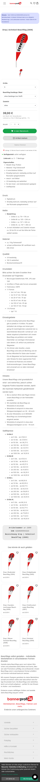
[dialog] (20, 772)
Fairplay (7, 740)
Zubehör (6, 101)
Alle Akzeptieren (29, 779)
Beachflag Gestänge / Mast (12, 92)
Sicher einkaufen (11, 734)
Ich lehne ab (10, 779)
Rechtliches (9, 752)
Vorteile (7, 722)
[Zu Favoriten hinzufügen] (17, 553)
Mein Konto (9, 758)
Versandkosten (17, 116)
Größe (5, 83)
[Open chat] (35, 777)
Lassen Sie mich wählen (9, 774)
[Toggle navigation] (4, 3)
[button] (5, 51)
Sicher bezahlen (11, 729)
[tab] (20, 722)
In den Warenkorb (21, 131)
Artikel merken (21, 138)
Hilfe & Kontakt (10, 746)
